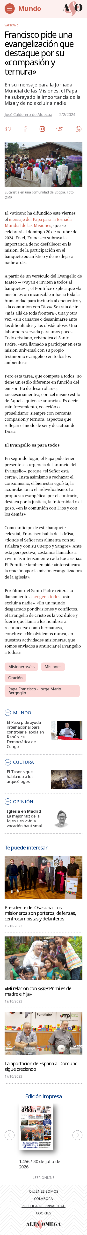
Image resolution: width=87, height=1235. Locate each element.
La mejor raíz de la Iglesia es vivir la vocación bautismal (24, 820)
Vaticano (12, 25)
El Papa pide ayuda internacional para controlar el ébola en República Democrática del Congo (25, 734)
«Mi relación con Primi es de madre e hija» (38, 991)
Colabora (43, 1198)
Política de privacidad (43, 1205)
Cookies (43, 1213)
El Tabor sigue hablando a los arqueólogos (20, 776)
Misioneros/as (21, 666)
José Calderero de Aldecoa (28, 114)
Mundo (29, 8)
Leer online (43, 1178)
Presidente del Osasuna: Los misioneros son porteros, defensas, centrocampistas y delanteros (40, 912)
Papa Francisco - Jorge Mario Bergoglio (34, 691)
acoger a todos (46, 596)
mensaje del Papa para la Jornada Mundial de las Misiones (38, 222)
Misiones (52, 666)
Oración (15, 677)
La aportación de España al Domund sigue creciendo (41, 1066)
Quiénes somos (43, 1191)
